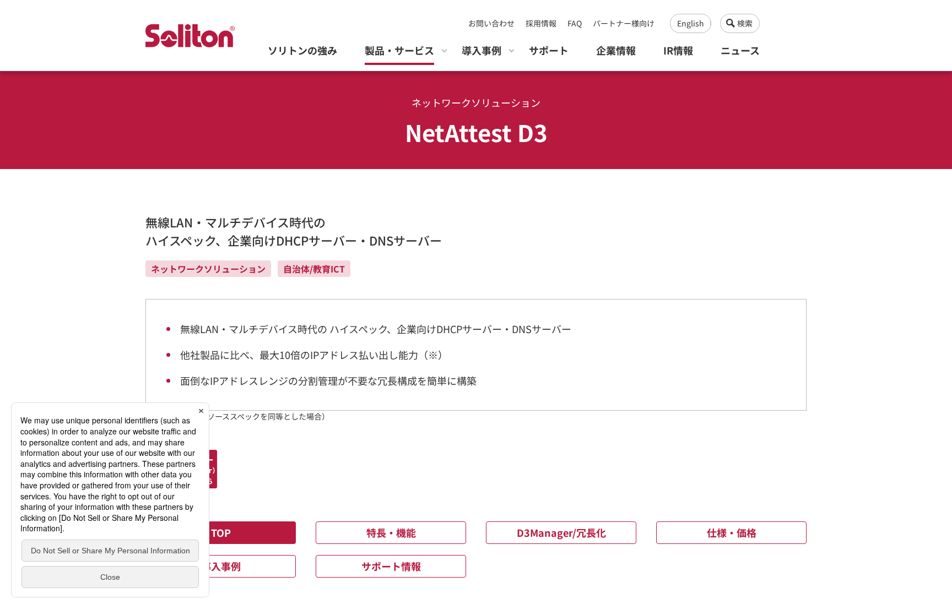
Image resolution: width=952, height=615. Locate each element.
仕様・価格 (731, 532)
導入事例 (481, 50)
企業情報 (616, 50)
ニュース (740, 50)
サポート (549, 50)
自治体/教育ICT (314, 268)
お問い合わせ (491, 23)
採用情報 (541, 23)
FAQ (574, 23)
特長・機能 (391, 532)
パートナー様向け (623, 23)
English (690, 23)
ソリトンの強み (302, 50)
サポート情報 (391, 566)
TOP (221, 532)
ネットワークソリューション (208, 268)
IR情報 (678, 50)
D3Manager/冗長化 (561, 532)
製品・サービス (399, 50)
